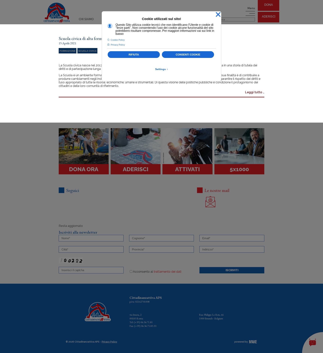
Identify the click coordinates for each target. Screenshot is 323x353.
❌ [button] (218, 14)
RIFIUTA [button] (134, 54)
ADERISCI (268, 16)
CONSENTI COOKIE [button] (188, 54)
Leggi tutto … (254, 92)
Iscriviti (232, 270)
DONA (268, 5)
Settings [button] (161, 69)
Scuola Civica (87, 51)
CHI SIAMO (86, 19)
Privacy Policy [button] (118, 45)
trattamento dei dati (167, 271)
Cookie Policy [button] (118, 40)
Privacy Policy (109, 341)
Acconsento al (157, 271)
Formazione (68, 51)
